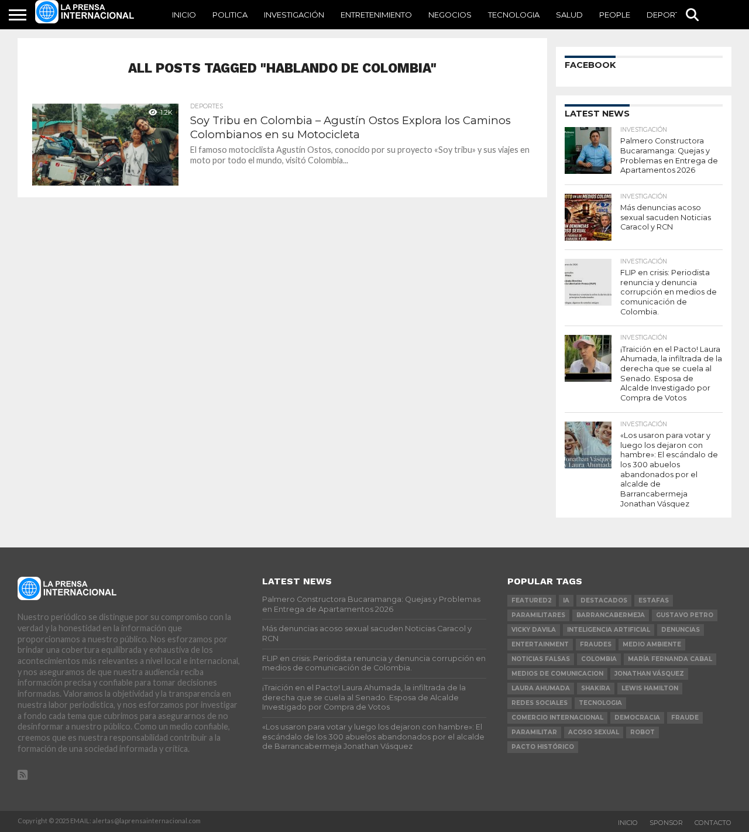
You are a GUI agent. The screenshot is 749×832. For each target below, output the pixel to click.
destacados (603, 600)
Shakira (595, 688)
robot (642, 732)
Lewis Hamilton (649, 688)
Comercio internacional (557, 717)
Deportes (668, 14)
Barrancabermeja (610, 615)
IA (566, 600)
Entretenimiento (376, 14)
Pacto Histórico (542, 747)
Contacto (713, 823)
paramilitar (534, 732)
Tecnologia (514, 14)
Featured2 (531, 600)
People (614, 14)
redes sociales (539, 703)
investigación (294, 14)
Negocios (450, 14)
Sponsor (666, 823)
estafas (653, 600)
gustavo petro (684, 615)
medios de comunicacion (557, 673)
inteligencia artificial (608, 630)
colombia (599, 659)
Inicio (184, 14)
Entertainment (540, 644)
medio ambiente (652, 644)
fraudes (595, 644)
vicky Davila (533, 630)
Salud (569, 14)
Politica (230, 14)
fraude (685, 717)
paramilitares (538, 615)
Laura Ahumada (540, 688)
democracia (637, 717)
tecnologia (600, 703)
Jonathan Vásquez (649, 673)
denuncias (680, 630)
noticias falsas (540, 659)
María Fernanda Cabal (670, 659)
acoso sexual (593, 732)
